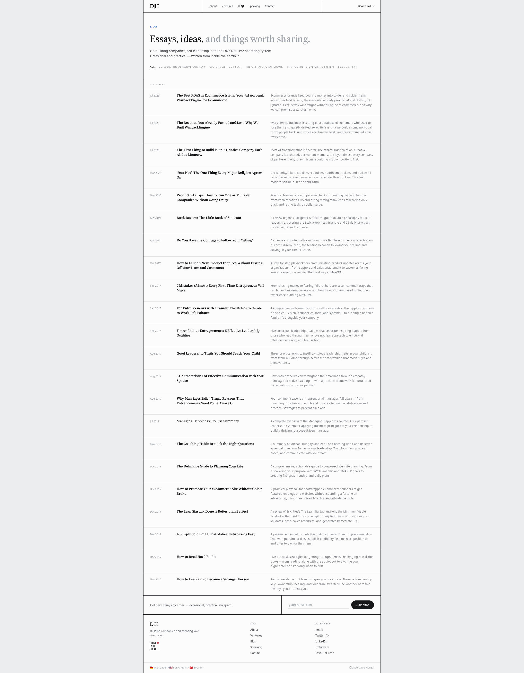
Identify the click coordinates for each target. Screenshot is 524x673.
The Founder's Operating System (310, 66)
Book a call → (366, 6)
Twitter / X (322, 635)
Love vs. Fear (347, 66)
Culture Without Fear (225, 66)
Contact (269, 6)
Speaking (254, 6)
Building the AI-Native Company (182, 66)
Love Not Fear (324, 653)
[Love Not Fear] (155, 646)
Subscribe (362, 605)
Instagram (322, 647)
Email (319, 630)
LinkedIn (320, 641)
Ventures (227, 6)
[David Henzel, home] (173, 6)
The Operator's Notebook (264, 66)
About (213, 6)
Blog (241, 6)
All (152, 66)
